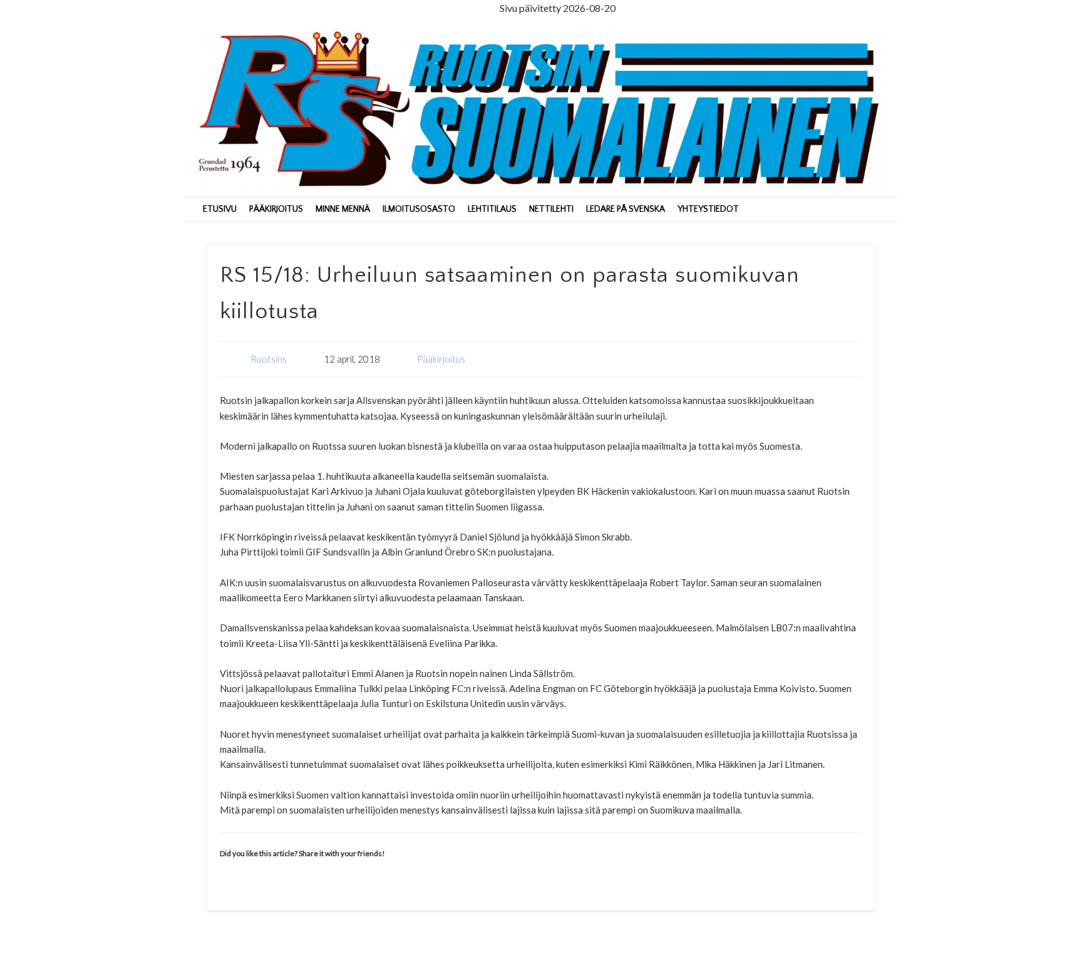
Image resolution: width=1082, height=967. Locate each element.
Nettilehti (551, 209)
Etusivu (220, 209)
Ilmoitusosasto (419, 209)
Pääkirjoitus (276, 209)
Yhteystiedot (708, 209)
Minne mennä (343, 209)
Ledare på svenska (625, 209)
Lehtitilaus (492, 209)
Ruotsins (268, 359)
